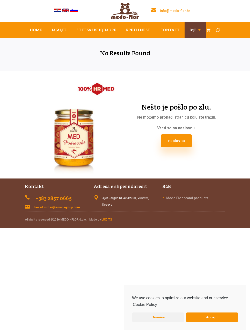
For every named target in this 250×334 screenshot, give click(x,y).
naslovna (176, 140)
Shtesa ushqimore (96, 30)
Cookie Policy (145, 304)
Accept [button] (212, 317)
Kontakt (170, 30)
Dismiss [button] (158, 317)
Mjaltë (59, 30)
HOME (36, 30)
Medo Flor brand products (187, 198)
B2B (193, 30)
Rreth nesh (138, 30)
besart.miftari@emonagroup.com (57, 207)
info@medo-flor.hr (175, 11)
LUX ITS (107, 219)
